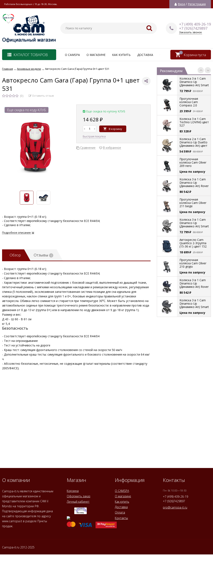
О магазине (96, 55)
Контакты (121, 518)
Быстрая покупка (94, 136)
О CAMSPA (72, 55)
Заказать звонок (190, 32)
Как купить (121, 55)
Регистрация (197, 4)
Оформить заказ (78, 496)
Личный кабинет (78, 502)
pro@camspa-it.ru (175, 507)
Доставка (145, 55)
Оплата (120, 512)
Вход (181, 4)
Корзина (73, 491)
